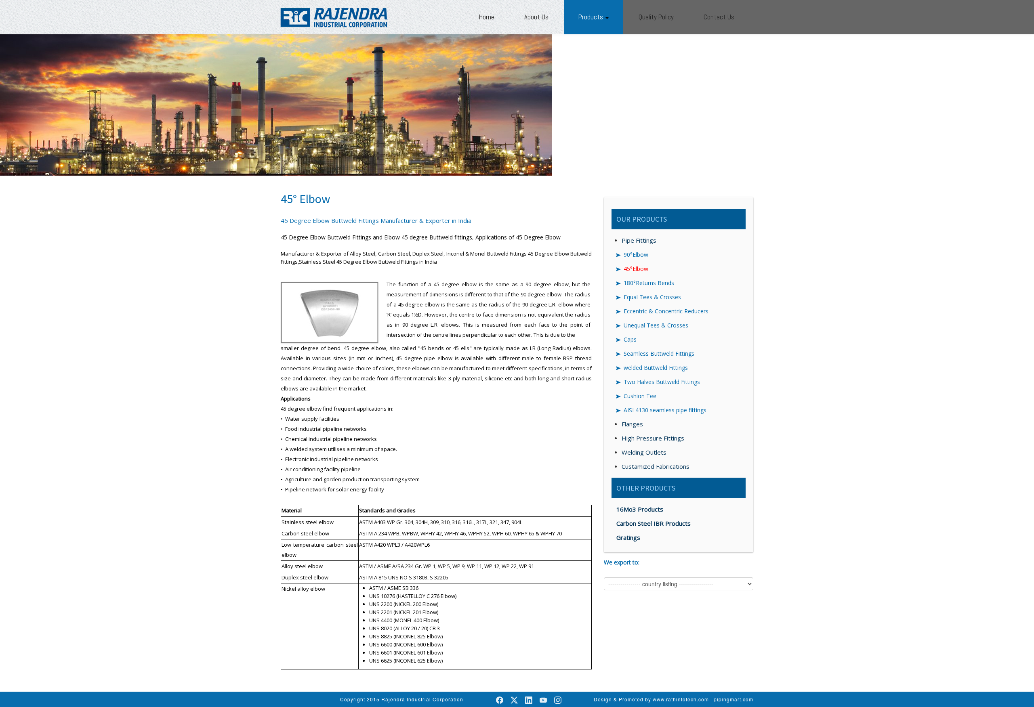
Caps (630, 339)
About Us (536, 17)
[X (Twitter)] (514, 700)
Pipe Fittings (639, 240)
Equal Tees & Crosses (652, 297)
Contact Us (719, 17)
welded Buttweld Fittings (656, 367)
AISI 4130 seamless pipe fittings (665, 410)
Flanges (632, 424)
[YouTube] (543, 700)
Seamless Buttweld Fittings (659, 353)
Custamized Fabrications (655, 466)
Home (486, 17)
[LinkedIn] (528, 700)
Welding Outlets (644, 452)
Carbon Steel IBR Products (653, 523)
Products (591, 17)
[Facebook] (499, 700)
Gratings (628, 537)
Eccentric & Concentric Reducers (666, 311)
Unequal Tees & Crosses (656, 325)
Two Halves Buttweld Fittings (662, 382)
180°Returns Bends (649, 283)
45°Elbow (636, 269)
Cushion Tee (640, 396)
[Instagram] (557, 700)
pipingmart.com (733, 699)
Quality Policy (656, 17)
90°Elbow (636, 254)
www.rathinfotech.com (681, 699)
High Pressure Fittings (653, 438)
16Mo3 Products (639, 509)
